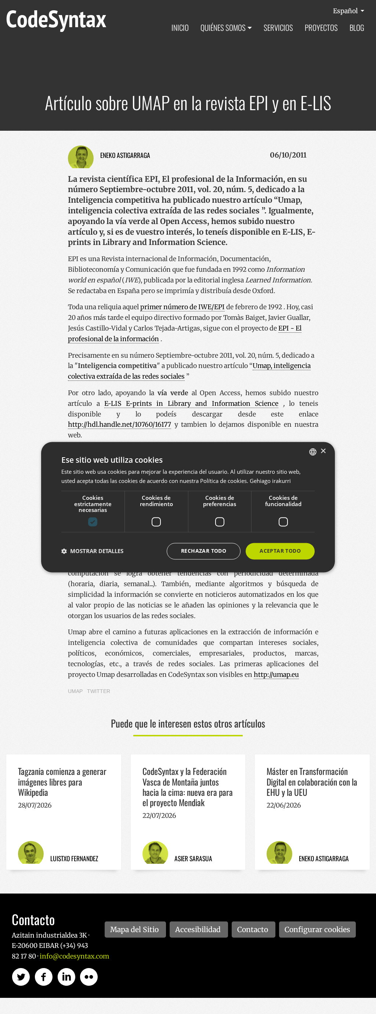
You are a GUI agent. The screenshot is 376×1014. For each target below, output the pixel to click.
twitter (98, 691)
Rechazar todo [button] (203, 550)
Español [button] (346, 11)
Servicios (278, 27)
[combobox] (313, 451)
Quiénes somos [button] (223, 27)
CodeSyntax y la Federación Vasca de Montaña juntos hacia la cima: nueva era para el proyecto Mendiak (187, 786)
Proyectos (321, 27)
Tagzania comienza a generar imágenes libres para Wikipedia (62, 781)
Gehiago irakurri (270, 480)
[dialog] (188, 507)
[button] (92, 551)
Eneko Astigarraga (125, 155)
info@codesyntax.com (74, 956)
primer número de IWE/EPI (182, 307)
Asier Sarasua (193, 858)
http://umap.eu (276, 675)
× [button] (323, 451)
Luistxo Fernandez (74, 858)
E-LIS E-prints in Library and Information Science (191, 404)
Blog (357, 27)
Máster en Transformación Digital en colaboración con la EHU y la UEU (312, 781)
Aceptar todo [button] (280, 550)
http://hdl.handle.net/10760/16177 (119, 425)
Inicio (180, 27)
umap (75, 691)
